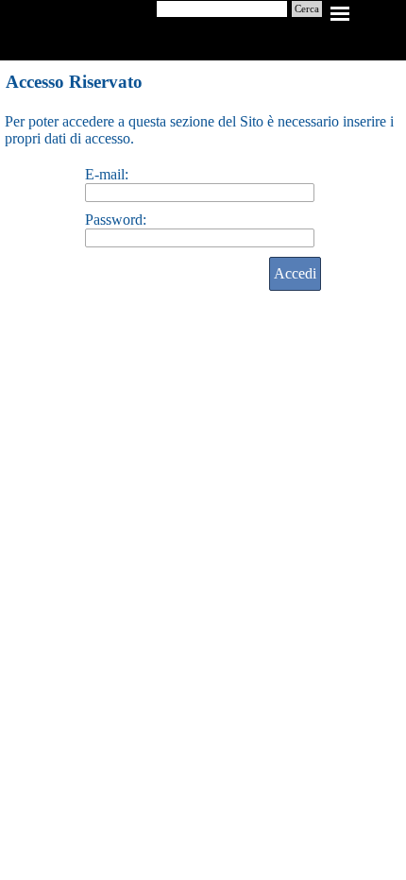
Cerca (307, 9)
